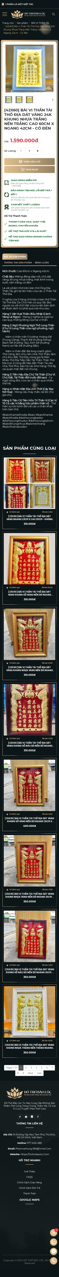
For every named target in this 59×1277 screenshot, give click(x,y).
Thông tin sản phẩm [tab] (18, 262)
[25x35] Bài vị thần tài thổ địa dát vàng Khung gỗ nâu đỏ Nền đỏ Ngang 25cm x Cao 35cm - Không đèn (29, 971)
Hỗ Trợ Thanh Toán (15, 215)
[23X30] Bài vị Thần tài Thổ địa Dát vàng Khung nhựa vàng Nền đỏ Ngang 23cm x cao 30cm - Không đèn (29, 669)
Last (39, 1073)
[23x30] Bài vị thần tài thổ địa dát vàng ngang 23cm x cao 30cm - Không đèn (29, 518)
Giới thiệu (29, 1171)
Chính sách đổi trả (29, 1188)
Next (30, 1073)
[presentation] (6, 99)
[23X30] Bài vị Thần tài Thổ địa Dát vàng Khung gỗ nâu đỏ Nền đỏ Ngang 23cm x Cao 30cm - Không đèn (29, 744)
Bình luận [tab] (42, 262)
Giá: (6, 141)
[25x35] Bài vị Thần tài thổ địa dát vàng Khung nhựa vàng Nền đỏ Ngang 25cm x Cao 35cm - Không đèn (29, 895)
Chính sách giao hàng (29, 1182)
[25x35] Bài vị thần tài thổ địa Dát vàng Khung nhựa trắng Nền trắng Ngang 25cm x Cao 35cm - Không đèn (29, 1046)
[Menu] (4, 14)
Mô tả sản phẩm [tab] (15, 256)
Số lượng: (10, 150)
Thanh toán (29, 1193)
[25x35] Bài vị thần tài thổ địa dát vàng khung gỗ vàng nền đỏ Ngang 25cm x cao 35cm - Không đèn (29, 820)
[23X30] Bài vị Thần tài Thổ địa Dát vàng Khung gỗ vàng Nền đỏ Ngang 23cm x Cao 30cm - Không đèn (29, 593)
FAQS (29, 1177)
